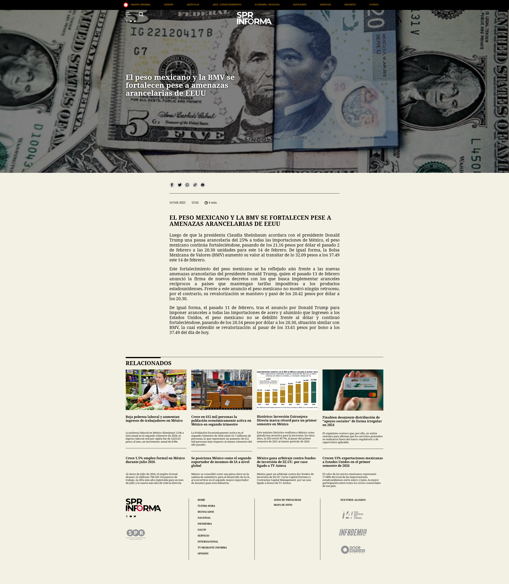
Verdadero (290, 4)
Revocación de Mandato (378, 4)
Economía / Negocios (159, 4)
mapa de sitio (283, 505)
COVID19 (266, 4)
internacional (208, 541)
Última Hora (318, 4)
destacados (206, 511)
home (201, 500)
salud (202, 529)
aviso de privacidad (287, 500)
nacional (204, 517)
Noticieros (191, 4)
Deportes (242, 4)
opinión (203, 553)
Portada (345, 4)
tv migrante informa (212, 547)
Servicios (217, 4)
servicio (203, 535)
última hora (206, 506)
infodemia (205, 523)
